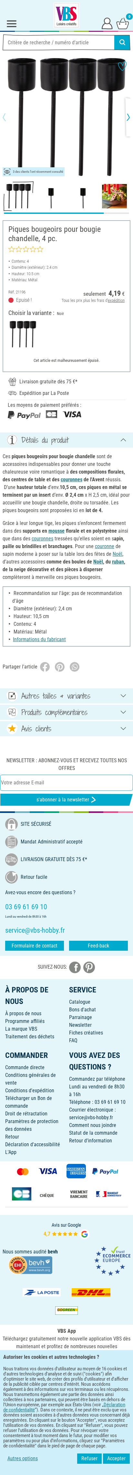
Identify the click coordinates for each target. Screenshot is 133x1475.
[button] (10, 117)
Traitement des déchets (29, 1037)
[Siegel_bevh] (30, 1264)
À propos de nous (23, 1013)
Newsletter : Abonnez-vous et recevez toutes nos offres (66, 764)
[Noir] (23, 334)
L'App (10, 1152)
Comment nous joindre (92, 1125)
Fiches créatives (86, 1033)
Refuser (89, 1458)
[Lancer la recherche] (122, 42)
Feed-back (98, 946)
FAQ (73, 1040)
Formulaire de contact (34, 946)
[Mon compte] (107, 23)
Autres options (22, 1458)
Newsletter (80, 1025)
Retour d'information (90, 1141)
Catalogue (79, 1002)
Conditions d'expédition (29, 1090)
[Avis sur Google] (66, 1230)
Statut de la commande (93, 1133)
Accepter (116, 1458)
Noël (117, 554)
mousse (56, 531)
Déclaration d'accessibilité (32, 1144)
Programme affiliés (25, 1021)
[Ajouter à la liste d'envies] (122, 66)
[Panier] (122, 23)
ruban (118, 562)
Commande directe (25, 1067)
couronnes (71, 479)
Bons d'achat (82, 1010)
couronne (104, 546)
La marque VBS (21, 1029)
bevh (53, 1252)
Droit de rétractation (26, 1114)
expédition (116, 300)
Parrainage (80, 1017)
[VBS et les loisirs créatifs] (66, 15)
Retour (12, 1137)
